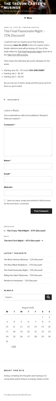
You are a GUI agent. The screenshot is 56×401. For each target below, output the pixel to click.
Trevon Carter (30, 27)
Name (7, 160)
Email (7, 174)
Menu (29, 18)
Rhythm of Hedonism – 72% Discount (20, 280)
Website (8, 187)
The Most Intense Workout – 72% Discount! (23, 259)
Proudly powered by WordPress (17, 395)
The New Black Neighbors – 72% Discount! (23, 265)
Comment (9, 125)
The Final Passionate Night (30, 51)
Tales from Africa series (17, 55)
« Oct (13, 346)
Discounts (14, 100)
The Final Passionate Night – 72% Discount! (23, 270)
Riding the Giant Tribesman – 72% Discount (23, 275)
